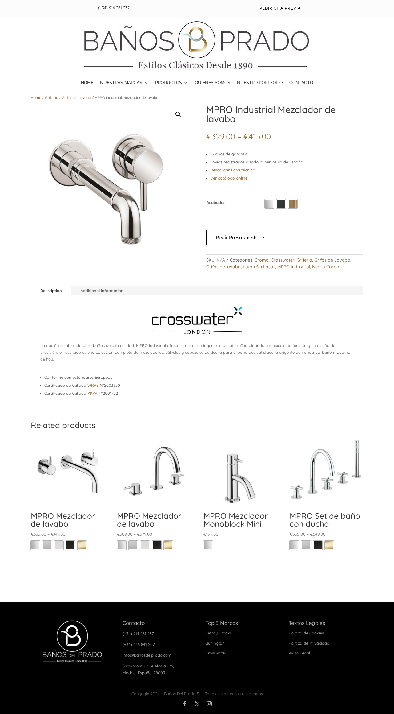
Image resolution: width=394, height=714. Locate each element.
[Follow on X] (197, 704)
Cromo (262, 260)
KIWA (92, 393)
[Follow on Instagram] (209, 704)
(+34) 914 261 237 (114, 7)
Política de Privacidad (309, 643)
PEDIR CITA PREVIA (280, 8)
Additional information (102, 290)
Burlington (215, 643)
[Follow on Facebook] (185, 704)
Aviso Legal (299, 652)
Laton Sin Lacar (259, 267)
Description (51, 290)
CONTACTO (301, 82)
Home (36, 97)
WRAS (92, 385)
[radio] (269, 203)
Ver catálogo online (228, 177)
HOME (87, 82)
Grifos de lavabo (223, 267)
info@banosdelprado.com (147, 655)
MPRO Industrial (293, 267)
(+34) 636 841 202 (139, 644)
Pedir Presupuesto (237, 238)
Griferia (51, 97)
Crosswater (283, 260)
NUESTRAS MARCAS (121, 82)
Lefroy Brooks (219, 632)
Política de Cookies (306, 632)
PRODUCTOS (168, 82)
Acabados (216, 202)
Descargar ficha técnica (232, 169)
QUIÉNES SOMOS (212, 82)
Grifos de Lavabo (76, 97)
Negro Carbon (327, 267)
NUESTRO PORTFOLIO (260, 82)
